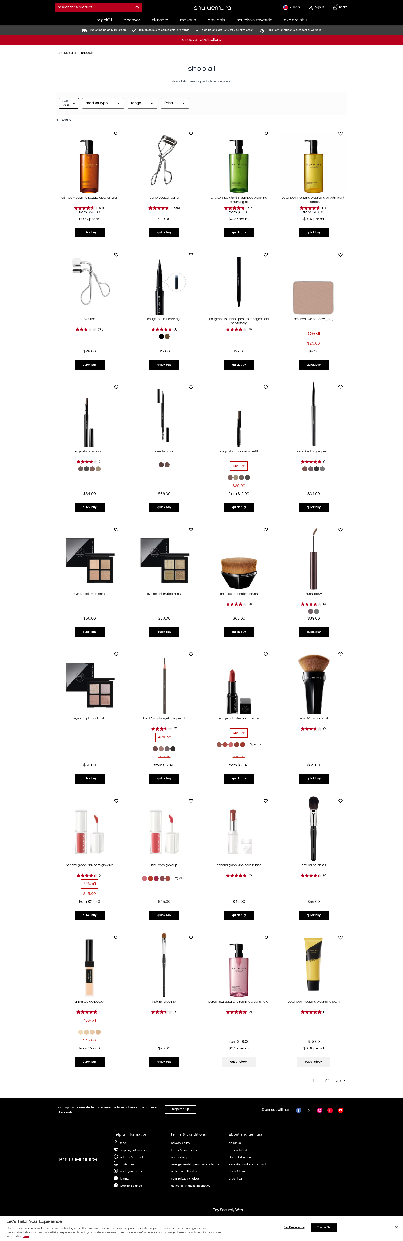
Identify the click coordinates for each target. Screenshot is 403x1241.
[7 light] (80, 1032)
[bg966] (219, 744)
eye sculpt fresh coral (89, 594)
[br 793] (236, 744)
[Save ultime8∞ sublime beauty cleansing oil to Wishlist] (116, 133)
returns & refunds (132, 1157)
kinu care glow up (164, 865)
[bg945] (150, 878)
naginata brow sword (89, 451)
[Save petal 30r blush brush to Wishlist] (340, 654)
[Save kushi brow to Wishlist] (340, 529)
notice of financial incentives (191, 1185)
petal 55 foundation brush (239, 594)
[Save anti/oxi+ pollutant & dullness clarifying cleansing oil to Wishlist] (265, 133)
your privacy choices (185, 1178)
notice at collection (184, 1171)
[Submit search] (137, 8)
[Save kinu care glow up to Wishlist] (191, 800)
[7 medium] (86, 1032)
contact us (127, 1164)
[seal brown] (167, 464)
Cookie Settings (131, 1185)
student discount (240, 1157)
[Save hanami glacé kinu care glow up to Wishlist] (116, 800)
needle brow (164, 451)
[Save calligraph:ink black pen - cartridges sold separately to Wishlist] (265, 254)
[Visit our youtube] (340, 1110)
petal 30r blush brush (313, 718)
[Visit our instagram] (319, 1110)
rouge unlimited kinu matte (239, 718)
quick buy (89, 232)
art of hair (235, 1178)
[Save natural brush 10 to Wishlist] (191, 937)
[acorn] (161, 464)
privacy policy (180, 1142)
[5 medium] (98, 1032)
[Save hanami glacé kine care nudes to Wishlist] (265, 800)
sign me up (180, 1109)
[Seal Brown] (98, 468)
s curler (89, 319)
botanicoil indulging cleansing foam (314, 1002)
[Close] (396, 1227)
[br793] (167, 878)
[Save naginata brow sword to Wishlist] (116, 387)
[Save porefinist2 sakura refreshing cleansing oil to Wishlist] (265, 937)
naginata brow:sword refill (239, 451)
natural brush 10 (164, 1002)
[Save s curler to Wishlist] (116, 254)
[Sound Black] (316, 468)
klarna (124, 1178)
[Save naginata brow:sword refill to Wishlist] (265, 387)
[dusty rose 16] (161, 748)
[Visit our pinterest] (330, 1110)
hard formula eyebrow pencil (164, 718)
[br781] (162, 878)
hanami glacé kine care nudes (239, 865)
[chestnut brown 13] (155, 748)
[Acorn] (80, 468)
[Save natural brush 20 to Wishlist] (340, 800)
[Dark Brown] (304, 468)
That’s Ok (323, 1227)
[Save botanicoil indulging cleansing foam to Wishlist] (340, 937)
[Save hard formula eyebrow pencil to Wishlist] (191, 654)
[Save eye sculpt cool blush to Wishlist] (116, 654)
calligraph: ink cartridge (164, 319)
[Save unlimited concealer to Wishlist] (116, 937)
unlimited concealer (89, 1002)
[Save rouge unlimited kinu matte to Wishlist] (265, 654)
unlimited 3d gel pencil (313, 451)
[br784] (225, 744)
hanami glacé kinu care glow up (89, 865)
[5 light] (92, 1032)
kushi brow (314, 594)
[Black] (161, 336)
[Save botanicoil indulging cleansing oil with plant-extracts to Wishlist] (340, 133)
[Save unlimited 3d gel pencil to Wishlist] (340, 387)
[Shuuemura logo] (212, 8)
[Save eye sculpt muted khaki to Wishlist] (191, 529)
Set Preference (294, 1227)
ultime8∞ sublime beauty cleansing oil (89, 198)
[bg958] (156, 878)
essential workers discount (247, 1164)
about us (235, 1142)
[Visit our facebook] (298, 1110)
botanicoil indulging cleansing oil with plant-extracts (313, 200)
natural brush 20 (314, 865)
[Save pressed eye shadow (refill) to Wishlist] (340, 254)
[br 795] (242, 744)
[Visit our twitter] (309, 1110)
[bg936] (144, 878)
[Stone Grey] (86, 468)
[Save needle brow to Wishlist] (191, 387)
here (26, 1236)
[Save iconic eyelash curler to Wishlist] (191, 133)
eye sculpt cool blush (89, 718)
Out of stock (238, 1061)
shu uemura (67, 53)
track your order (131, 1171)
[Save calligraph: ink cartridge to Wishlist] (191, 254)
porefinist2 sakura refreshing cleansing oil (238, 1002)
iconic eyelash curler (164, 198)
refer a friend (238, 1150)
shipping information (134, 1150)
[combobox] (98, 7)
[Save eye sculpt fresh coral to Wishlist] (116, 529)
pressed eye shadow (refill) (313, 319)
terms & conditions (184, 1150)
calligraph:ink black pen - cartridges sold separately (239, 321)
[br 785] (230, 744)
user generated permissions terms (195, 1164)
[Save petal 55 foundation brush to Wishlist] (265, 529)
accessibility (179, 1157)
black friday (237, 1171)
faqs (123, 1142)
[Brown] (167, 336)
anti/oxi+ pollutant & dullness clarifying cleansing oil (239, 200)
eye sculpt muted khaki (164, 594)
